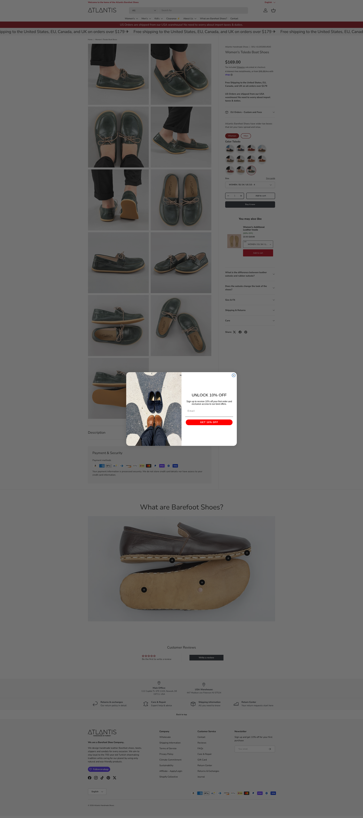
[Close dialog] (233, 375)
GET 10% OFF (209, 422)
